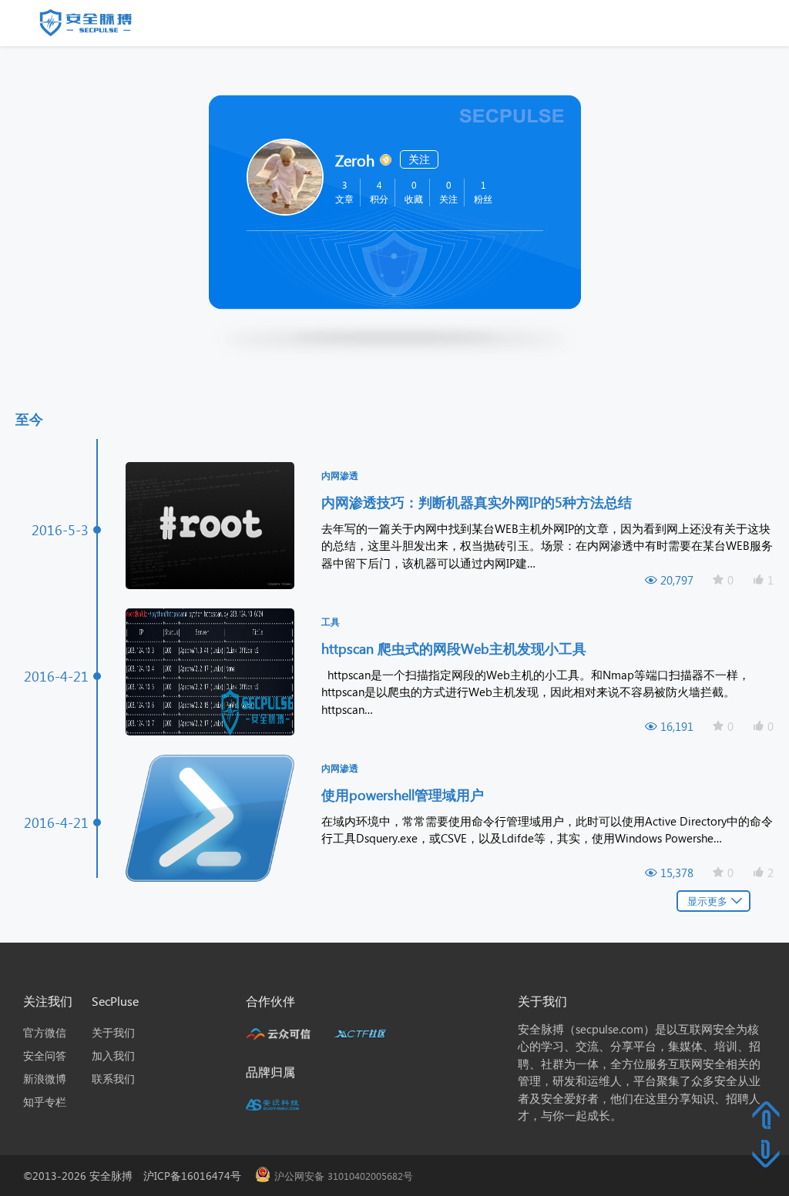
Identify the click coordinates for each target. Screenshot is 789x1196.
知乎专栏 (44, 1101)
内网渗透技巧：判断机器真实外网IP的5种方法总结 (478, 501)
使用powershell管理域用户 (404, 794)
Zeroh (354, 159)
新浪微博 (44, 1078)
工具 (330, 622)
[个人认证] (385, 158)
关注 (419, 159)
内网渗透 (339, 475)
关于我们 (113, 1032)
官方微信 (44, 1032)
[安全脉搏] (97, 26)
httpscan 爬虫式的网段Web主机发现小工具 (455, 648)
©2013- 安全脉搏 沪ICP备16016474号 (137, 1175)
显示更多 (707, 900)
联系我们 (113, 1078)
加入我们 (113, 1055)
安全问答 (44, 1055)
